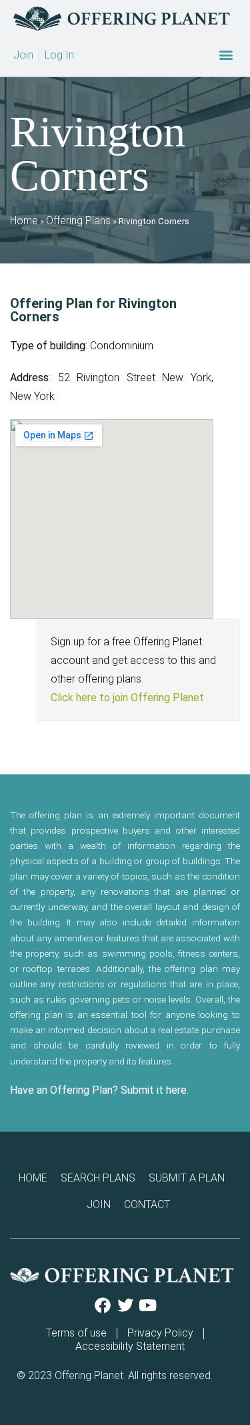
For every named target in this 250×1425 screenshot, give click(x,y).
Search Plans (98, 1178)
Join (99, 1204)
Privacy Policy (160, 1333)
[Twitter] (125, 1305)
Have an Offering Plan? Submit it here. (99, 1090)
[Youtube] (148, 1305)
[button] (226, 55)
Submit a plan (187, 1178)
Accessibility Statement (130, 1346)
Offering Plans (78, 220)
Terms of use (76, 1333)
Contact (147, 1204)
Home (24, 220)
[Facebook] (103, 1305)
